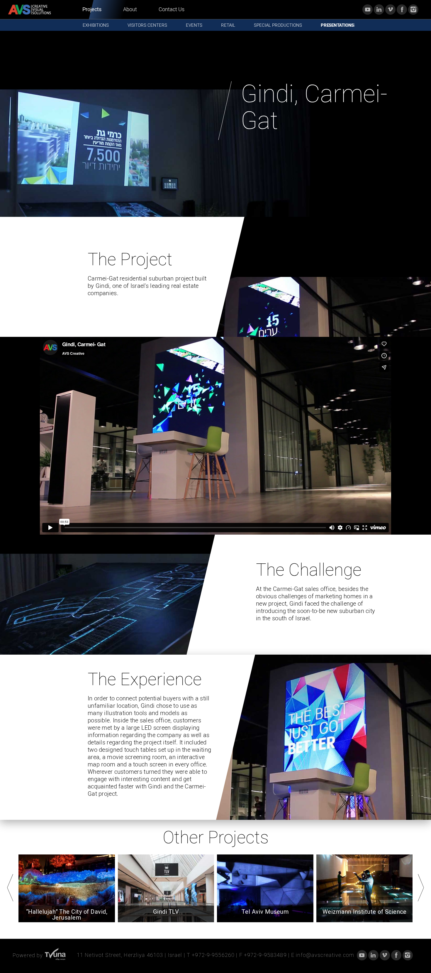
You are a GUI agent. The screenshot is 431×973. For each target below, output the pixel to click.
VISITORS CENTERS (147, 25)
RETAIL (228, 25)
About (130, 9)
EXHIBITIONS (96, 25)
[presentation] (10, 887)
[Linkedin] (379, 9)
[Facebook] (402, 9)
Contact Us (171, 9)
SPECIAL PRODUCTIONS (278, 25)
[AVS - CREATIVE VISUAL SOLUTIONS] (29, 9)
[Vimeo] (390, 9)
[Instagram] (413, 9)
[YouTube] (367, 9)
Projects (91, 9)
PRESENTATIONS (338, 25)
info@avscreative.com (325, 955)
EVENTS (194, 25)
